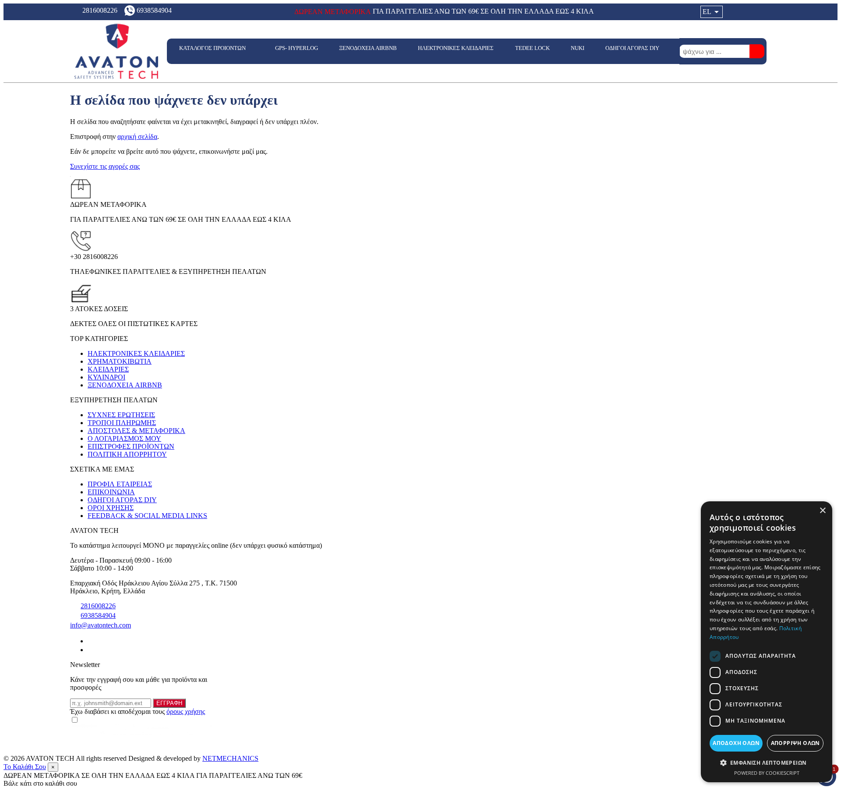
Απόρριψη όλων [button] (795, 743)
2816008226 (98, 606)
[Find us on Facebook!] (91, 641)
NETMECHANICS (230, 758)
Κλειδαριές (108, 369)
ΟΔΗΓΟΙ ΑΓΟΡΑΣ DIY (633, 48)
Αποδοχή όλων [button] (736, 743)
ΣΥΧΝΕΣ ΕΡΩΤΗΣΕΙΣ (121, 415)
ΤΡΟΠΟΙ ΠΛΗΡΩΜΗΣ (122, 422)
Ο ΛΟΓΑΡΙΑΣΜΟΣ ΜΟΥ (124, 438)
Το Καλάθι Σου (25, 766)
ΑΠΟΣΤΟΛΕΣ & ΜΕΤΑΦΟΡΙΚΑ (136, 430)
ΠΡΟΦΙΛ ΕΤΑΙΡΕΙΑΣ (120, 484)
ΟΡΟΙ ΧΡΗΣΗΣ (111, 507)
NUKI (577, 48)
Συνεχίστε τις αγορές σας (105, 166)
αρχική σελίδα (137, 136)
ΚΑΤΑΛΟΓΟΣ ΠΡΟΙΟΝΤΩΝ (213, 48)
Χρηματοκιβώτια (120, 361)
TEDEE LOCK (532, 48)
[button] (766, 762)
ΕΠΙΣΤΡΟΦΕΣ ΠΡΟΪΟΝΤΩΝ (131, 446)
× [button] (822, 510)
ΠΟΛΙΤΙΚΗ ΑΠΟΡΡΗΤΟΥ (127, 454)
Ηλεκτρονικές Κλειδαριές (136, 353)
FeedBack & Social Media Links (147, 515)
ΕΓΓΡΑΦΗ (169, 703)
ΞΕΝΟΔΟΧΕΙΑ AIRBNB (368, 48)
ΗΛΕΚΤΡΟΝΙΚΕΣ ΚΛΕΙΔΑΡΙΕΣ (456, 48)
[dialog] (766, 641)
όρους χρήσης (185, 711)
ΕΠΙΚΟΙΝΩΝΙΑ (111, 492)
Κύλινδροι (106, 377)
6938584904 (98, 615)
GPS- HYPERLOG (296, 48)
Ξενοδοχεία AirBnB (125, 385)
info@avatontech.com (100, 625)
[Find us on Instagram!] (91, 649)
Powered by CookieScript (766, 773)
